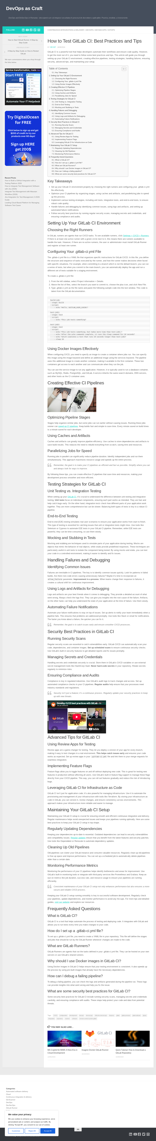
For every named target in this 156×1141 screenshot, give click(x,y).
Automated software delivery (17, 1091)
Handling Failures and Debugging (64, 110)
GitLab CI (72, 497)
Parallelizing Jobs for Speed (66, 96)
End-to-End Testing (62, 105)
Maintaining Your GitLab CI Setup (64, 145)
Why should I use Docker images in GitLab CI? (73, 168)
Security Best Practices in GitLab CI (65, 122)
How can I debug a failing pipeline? (68, 171)
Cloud (8, 1094)
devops (81, 1015)
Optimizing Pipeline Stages (65, 90)
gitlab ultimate (137, 1015)
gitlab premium (126, 1015)
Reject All (32, 1131)
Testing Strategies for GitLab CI (63, 99)
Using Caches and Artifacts (65, 93)
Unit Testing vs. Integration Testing (68, 102)
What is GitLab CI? (62, 160)
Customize (16, 1131)
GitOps (111, 30)
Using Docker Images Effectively (67, 84)
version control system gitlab (87, 1018)
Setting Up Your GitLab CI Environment (66, 76)
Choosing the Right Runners (66, 79)
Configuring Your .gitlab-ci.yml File (68, 81)
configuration (63, 1015)
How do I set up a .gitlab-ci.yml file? (68, 163)
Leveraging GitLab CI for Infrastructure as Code (73, 142)
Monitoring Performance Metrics (67, 154)
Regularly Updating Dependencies (68, 148)
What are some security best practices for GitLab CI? (75, 174)
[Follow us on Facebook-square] (30, 29)
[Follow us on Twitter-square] (34, 29)
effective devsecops (101, 1015)
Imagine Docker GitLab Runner (95, 1050)
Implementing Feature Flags (66, 139)
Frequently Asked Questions (62, 157)
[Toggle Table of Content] (123, 69)
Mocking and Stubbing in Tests (67, 107)
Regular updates (78, 838)
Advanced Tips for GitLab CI (62, 134)
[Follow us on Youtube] (27, 29)
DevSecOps (100, 30)
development (73, 1015)
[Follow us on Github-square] (38, 29)
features (111, 1015)
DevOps (89, 30)
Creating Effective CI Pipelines (63, 87)
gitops (144, 1015)
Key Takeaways (61, 72)
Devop (53, 47)
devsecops (89, 1015)
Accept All (47, 1131)
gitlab (117, 1015)
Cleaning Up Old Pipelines (65, 151)
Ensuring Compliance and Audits (67, 131)
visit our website (62, 902)
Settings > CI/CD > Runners (136, 236)
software (74, 1018)
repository (60, 1018)
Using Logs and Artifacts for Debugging (70, 116)
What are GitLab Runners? (65, 165)
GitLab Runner (11, 1108)
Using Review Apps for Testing (66, 137)
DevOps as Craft (24, 8)
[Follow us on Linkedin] (23, 29)
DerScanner (10, 1100)
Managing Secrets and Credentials (68, 128)
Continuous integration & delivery (66, 30)
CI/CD (55, 1015)
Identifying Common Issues (65, 113)
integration (51, 1018)
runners (67, 1018)
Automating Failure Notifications (67, 119)
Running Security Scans (64, 125)
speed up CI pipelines (68, 426)
